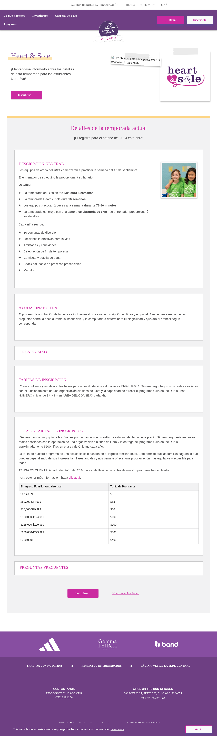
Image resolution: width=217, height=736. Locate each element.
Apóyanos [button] (10, 24)
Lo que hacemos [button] (14, 15)
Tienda (130, 5)
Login (3, 4)
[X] (193, 5)
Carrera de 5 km (66, 15)
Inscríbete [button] (200, 20)
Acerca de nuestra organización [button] (95, 5)
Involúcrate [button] (40, 15)
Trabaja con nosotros (45, 665)
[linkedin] (188, 5)
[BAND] (166, 644)
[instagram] (183, 5)
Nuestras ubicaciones (125, 593)
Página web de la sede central (165, 665)
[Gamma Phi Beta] (107, 644)
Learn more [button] (117, 729)
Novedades (147, 5)
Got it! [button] (198, 729)
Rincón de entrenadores (102, 665)
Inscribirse (24, 95)
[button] (213, 5)
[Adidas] (49, 644)
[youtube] (199, 5)
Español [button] (166, 5)
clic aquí (74, 477)
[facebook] (204, 5)
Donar (172, 20)
